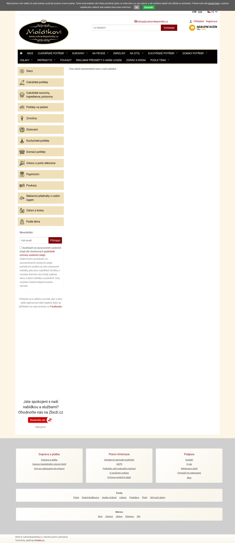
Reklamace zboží (189, 468)
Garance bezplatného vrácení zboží (49, 464)
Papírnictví (44, 60)
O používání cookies (119, 473)
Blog (189, 477)
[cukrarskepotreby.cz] (44, 31)
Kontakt (189, 459)
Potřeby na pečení (37, 107)
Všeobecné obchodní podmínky (119, 459)
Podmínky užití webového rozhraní (119, 468)
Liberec (123, 497)
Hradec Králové (109, 497)
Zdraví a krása (136, 60)
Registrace (211, 21)
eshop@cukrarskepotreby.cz (152, 21)
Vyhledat (169, 28)
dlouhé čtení (214, 3)
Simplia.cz (39, 540)
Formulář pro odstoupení (189, 473)
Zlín (138, 516)
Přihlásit (55, 240)
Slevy (29, 71)
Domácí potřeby (193, 53)
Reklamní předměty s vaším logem (99, 60)
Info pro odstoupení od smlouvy (49, 468)
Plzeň (144, 497)
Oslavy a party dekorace (40, 163)
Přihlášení (199, 21)
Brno (100, 516)
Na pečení (98, 53)
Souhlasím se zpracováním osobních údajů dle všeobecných (40, 251)
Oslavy (24, 60)
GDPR (119, 464)
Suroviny (78, 53)
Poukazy (66, 60)
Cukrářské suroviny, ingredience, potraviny (39, 94)
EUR (200, 11)
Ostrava (109, 516)
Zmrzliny (119, 53)
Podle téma (158, 60)
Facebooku (56, 306)
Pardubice (134, 497)
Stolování (32, 129)
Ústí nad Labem (157, 497)
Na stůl (135, 53)
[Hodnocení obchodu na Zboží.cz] (41, 419)
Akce (30, 53)
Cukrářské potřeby (51, 53)
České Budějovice (90, 497)
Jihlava (119, 516)
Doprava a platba (49, 459)
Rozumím (148, 7)
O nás (189, 464)
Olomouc (129, 516)
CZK (194, 11)
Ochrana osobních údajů (119, 477)
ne (137, 7)
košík (207, 27)
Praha (76, 497)
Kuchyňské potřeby (161, 53)
